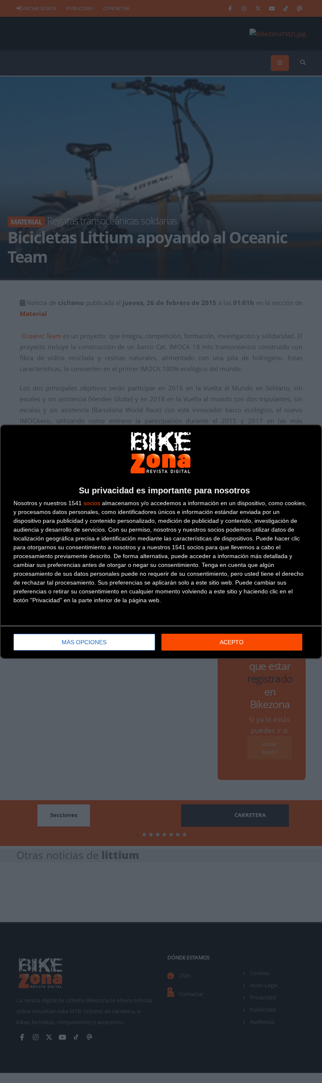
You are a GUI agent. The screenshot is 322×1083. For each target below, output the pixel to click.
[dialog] (161, 541)
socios (91, 503)
